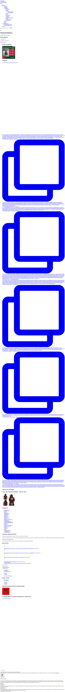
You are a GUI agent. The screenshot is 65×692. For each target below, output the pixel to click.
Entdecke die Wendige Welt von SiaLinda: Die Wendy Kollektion (14, 557)
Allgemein (5, 6)
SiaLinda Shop (6, 579)
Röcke (5, 524)
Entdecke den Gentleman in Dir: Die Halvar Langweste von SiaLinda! (14, 563)
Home (3, 670)
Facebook (5, 583)
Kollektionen (6, 8)
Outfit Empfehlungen (5, 23)
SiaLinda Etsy (6, 580)
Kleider (7, 18)
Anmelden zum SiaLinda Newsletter (7, 539)
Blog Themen (4, 5)
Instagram (5, 582)
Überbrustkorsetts (10, 11)
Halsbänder (8, 9)
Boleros (7, 13)
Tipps (5, 528)
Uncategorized (8, 20)
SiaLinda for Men (8, 19)
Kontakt (3, 26)
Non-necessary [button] (2, 687)
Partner (5, 22)
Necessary (3, 684)
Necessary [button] (1, 683)
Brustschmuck (8, 15)
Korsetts (5, 518)
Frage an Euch (4, 37)
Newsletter (5, 574)
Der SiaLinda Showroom (8, 575)
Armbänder (8, 16)
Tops (7, 14)
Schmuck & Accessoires (7, 525)
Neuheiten (5, 7)
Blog (5, 511)
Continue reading (3, 42)
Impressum (5, 570)
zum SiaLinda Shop (3, 2)
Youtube (5, 584)
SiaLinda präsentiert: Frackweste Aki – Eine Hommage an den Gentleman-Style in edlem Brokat (18, 548)
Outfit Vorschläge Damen (8, 24)
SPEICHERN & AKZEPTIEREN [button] (5, 691)
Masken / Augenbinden (9, 17)
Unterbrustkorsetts (10, 12)
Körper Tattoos (6, 517)
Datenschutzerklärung (7, 571)
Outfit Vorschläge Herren (8, 25)
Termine (5, 21)
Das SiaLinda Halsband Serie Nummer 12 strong (11, 561)
